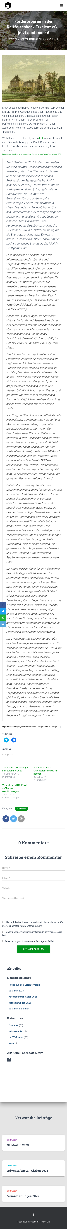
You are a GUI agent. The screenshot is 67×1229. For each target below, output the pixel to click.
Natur (11, 1043)
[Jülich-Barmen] (9, 5)
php (59, 154)
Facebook (33, 1214)
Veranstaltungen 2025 (20, 1003)
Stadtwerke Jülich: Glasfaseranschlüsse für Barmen (45, 770)
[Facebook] (3, 605)
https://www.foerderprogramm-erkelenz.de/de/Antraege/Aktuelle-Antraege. (29, 154)
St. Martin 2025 (16, 990)
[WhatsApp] (3, 617)
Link (41, 138)
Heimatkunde (15, 1031)
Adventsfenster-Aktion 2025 (23, 997)
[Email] (3, 624)
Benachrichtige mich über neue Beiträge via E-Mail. (30, 941)
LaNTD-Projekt (16, 1037)
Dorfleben (21, 809)
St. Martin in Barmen (19, 1008)
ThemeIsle (45, 1221)
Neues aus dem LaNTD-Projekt (24, 985)
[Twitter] (3, 611)
